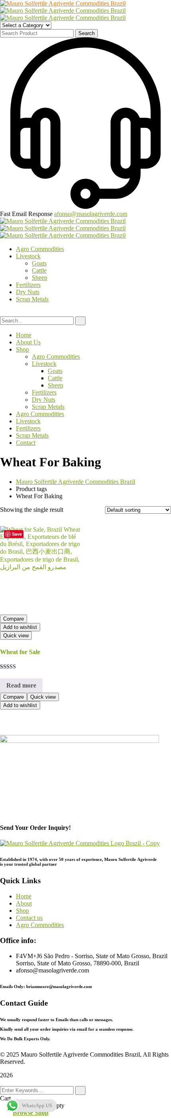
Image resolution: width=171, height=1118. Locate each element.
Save (17, 534)
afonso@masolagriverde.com (90, 213)
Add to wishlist (20, 627)
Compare (13, 619)
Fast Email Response (26, 213)
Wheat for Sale (20, 651)
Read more (21, 685)
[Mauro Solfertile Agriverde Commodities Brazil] (63, 3)
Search (86, 33)
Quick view (16, 636)
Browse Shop (31, 1112)
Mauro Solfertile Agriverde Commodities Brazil (75, 481)
